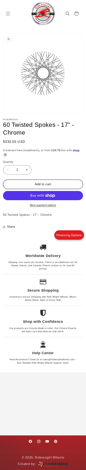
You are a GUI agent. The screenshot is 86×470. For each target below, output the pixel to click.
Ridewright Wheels (49, 457)
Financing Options (69, 235)
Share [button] (11, 226)
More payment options (43, 205)
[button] (8, 13)
